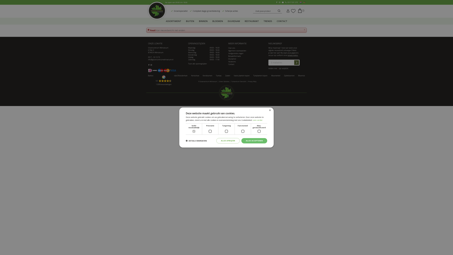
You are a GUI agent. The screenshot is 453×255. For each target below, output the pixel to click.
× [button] (270, 110)
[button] (196, 140)
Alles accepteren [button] (254, 141)
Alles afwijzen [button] (228, 141)
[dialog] (226, 128)
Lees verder (258, 120)
